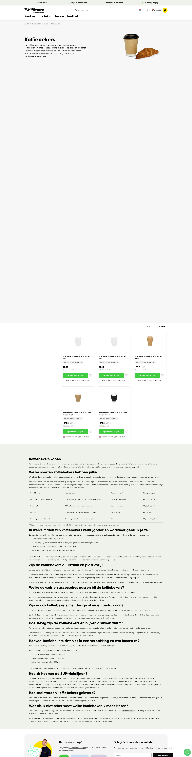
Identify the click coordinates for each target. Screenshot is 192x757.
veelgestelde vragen (77, 748)
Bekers (46, 24)
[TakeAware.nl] (34, 10)
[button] (162, 326)
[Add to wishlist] (91, 375)
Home (26, 24)
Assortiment (36, 24)
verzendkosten (79, 3)
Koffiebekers (55, 24)
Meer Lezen (42, 56)
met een (115, 3)
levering (43, 3)
